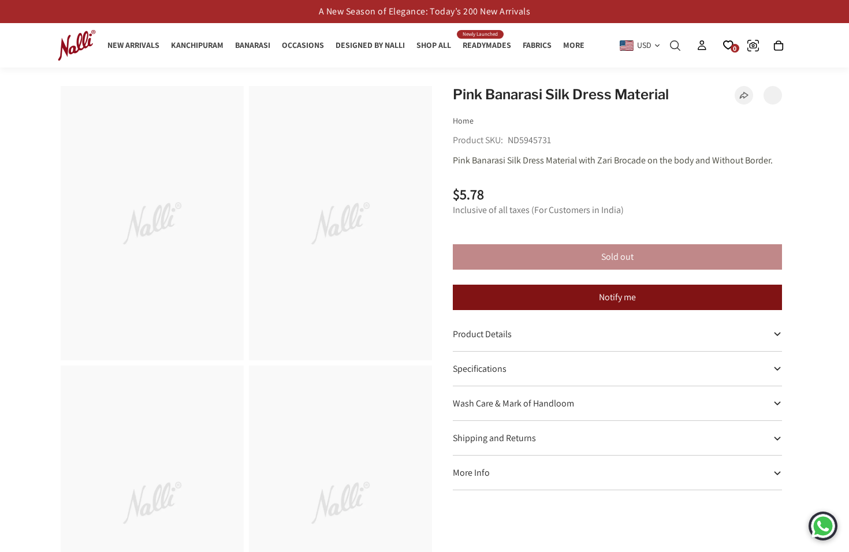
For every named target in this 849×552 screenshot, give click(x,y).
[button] (773, 95)
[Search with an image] (753, 45)
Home (463, 120)
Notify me (617, 297)
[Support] (823, 526)
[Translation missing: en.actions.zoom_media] (152, 223)
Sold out (617, 257)
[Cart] (778, 45)
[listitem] (573, 45)
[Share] (744, 95)
